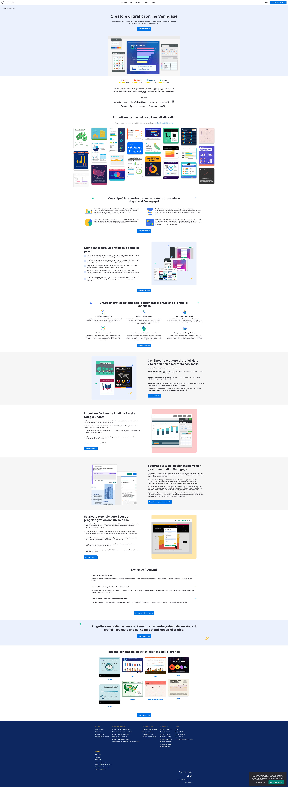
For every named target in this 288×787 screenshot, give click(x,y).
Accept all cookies (276, 782)
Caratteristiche (99, 729)
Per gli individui (179, 731)
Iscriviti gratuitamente (278, 2)
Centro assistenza (100, 762)
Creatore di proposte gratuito (120, 739)
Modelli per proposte (165, 744)
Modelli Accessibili (165, 746)
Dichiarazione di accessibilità (103, 764)
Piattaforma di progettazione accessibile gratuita (126, 741)
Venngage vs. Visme (148, 734)
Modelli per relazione (165, 741)
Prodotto (124, 2)
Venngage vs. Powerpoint (150, 729)
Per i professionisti (180, 734)
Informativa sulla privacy (102, 767)
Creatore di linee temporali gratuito (122, 731)
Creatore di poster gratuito (119, 736)
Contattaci (98, 759)
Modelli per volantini (165, 736)
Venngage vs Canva (148, 731)
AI (131, 2)
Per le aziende (179, 736)
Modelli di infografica (165, 729)
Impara (146, 2)
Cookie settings (260, 782)
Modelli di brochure (165, 734)
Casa (4, 8)
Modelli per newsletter (166, 739)
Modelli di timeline (165, 731)
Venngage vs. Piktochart (149, 736)
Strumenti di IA (99, 734)
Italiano (190, 782)
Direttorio (98, 731)
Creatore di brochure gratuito (120, 734)
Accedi (266, 2)
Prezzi (154, 2)
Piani (176, 729)
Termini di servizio (100, 769)
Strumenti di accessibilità (102, 736)
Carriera (97, 757)
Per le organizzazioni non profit (184, 739)
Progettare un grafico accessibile (159, 502)
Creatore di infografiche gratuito (121, 729)
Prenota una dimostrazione (144, 613)
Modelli (137, 2)
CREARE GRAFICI (144, 29)
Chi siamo (98, 754)
